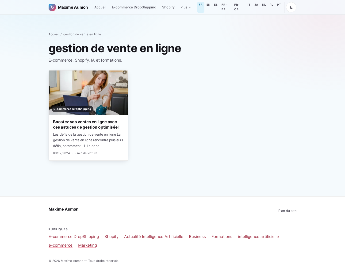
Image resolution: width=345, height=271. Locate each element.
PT (279, 4)
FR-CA (236, 7)
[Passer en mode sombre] (291, 7)
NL (264, 4)
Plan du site (287, 211)
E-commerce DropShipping (134, 7)
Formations (221, 236)
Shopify (168, 7)
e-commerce (61, 245)
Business (197, 236)
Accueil (100, 7)
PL (271, 4)
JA (256, 4)
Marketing (87, 245)
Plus (184, 7)
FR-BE (224, 7)
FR (201, 4)
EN (208, 4)
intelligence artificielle (258, 236)
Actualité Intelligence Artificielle (153, 236)
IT (249, 4)
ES (216, 4)
